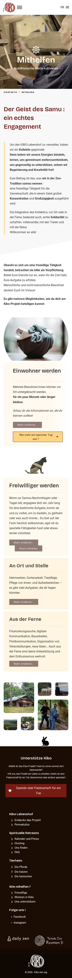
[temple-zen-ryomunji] (49, 940)
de (67, 7)
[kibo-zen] (36, 961)
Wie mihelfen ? (20, 887)
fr (62, 7)
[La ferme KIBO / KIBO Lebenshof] (8, 7)
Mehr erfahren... (27, 424)
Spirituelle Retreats (24, 833)
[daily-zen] (18, 938)
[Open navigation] (19, 7)
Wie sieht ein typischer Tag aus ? (36, 437)
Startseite (10, 92)
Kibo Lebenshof (21, 814)
